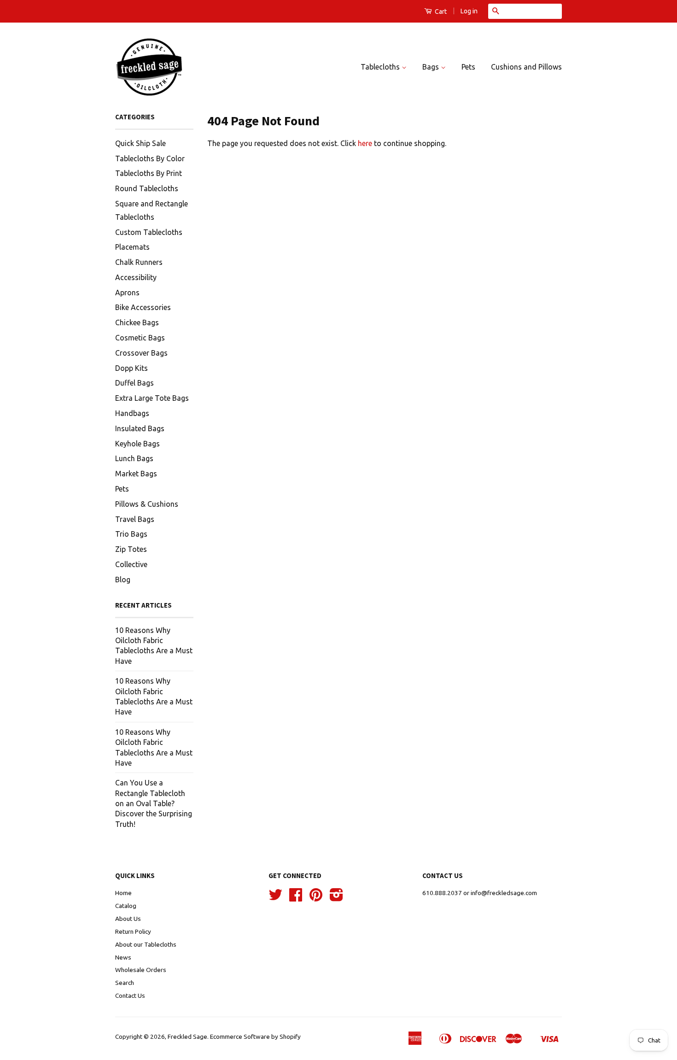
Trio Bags (131, 534)
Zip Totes (131, 549)
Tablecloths (381, 67)
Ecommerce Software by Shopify (255, 1036)
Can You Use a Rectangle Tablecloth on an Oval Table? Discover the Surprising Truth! (153, 803)
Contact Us (130, 995)
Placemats (132, 247)
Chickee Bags (137, 322)
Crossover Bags (141, 353)
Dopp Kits (131, 368)
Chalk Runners (139, 262)
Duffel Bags (134, 383)
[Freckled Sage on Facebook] (296, 898)
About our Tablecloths (145, 944)
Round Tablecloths (146, 188)
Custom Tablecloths (148, 232)
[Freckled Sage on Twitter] (275, 898)
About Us (128, 918)
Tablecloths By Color (150, 158)
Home (123, 892)
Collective (131, 564)
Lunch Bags (134, 458)
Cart (440, 11)
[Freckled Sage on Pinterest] (316, 898)
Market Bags (136, 473)
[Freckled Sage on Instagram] (336, 898)
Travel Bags (134, 519)
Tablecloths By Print (148, 173)
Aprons (127, 292)
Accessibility (136, 277)
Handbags (132, 413)
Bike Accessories (143, 307)
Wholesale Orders (140, 969)
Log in (469, 11)
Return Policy (133, 931)
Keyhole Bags (137, 443)
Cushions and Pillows (526, 67)
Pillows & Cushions (146, 504)
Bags (431, 67)
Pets (468, 67)
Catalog (125, 905)
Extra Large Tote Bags (152, 398)
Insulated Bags (139, 428)
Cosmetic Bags (140, 338)
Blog (122, 579)
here (365, 143)
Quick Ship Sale (140, 143)
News (123, 957)
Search (124, 982)
